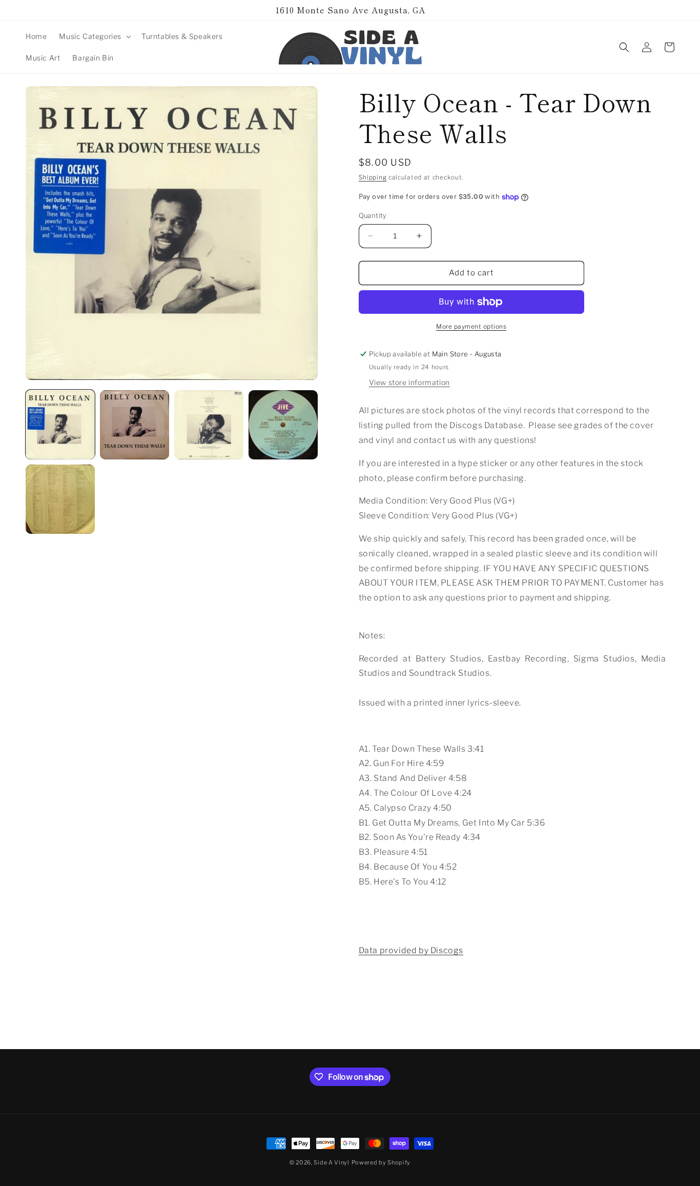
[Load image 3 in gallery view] (208, 424)
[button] (94, 36)
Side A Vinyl (331, 1162)
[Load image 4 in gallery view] (283, 424)
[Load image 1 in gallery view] (60, 424)
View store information (409, 382)
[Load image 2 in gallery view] (134, 424)
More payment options (471, 326)
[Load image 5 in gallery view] (60, 499)
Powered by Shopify (381, 1162)
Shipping (373, 177)
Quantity (373, 215)
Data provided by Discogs (411, 950)
